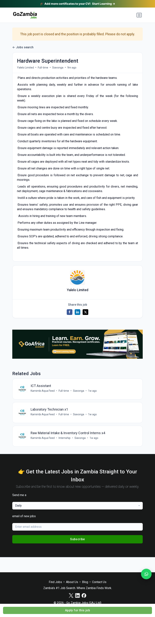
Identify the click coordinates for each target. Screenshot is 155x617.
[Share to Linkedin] (77, 312)
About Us (72, 582)
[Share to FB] (69, 312)
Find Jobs (55, 582)
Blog (85, 582)
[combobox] (77, 505)
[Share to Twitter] (85, 312)
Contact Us (99, 582)
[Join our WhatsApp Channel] (146, 574)
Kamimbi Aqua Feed (43, 390)
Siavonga (57, 67)
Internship (65, 437)
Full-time (43, 67)
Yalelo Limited (25, 67)
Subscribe (77, 539)
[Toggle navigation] (139, 15)
